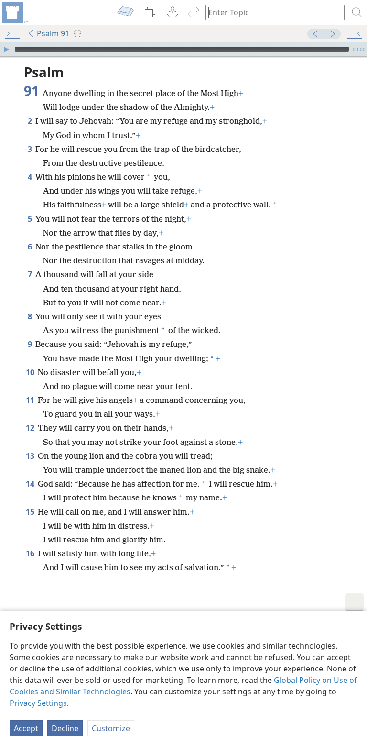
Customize (111, 728)
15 (31, 512)
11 (31, 400)
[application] (183, 49)
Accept (26, 728)
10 (31, 372)
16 (31, 553)
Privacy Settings (38, 703)
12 (31, 427)
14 (31, 483)
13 (31, 456)
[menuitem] (14, 12)
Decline (65, 728)
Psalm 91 (53, 33)
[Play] (6, 49)
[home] (14, 12)
